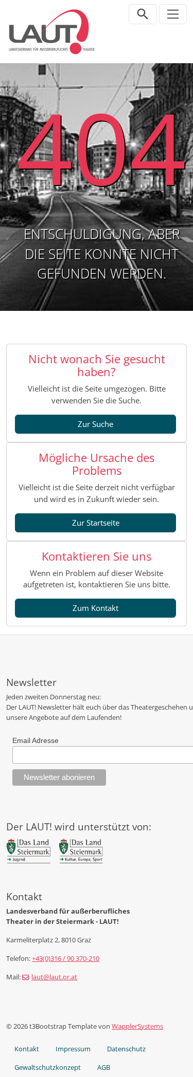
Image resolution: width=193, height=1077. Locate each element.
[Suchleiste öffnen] (143, 14)
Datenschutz (126, 1048)
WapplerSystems (137, 1026)
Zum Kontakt (95, 608)
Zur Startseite (95, 522)
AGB (103, 1067)
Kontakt (26, 1048)
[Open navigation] (173, 14)
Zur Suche (95, 424)
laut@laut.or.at (54, 976)
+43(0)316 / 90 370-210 (65, 958)
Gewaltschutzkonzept (47, 1067)
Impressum (73, 1048)
